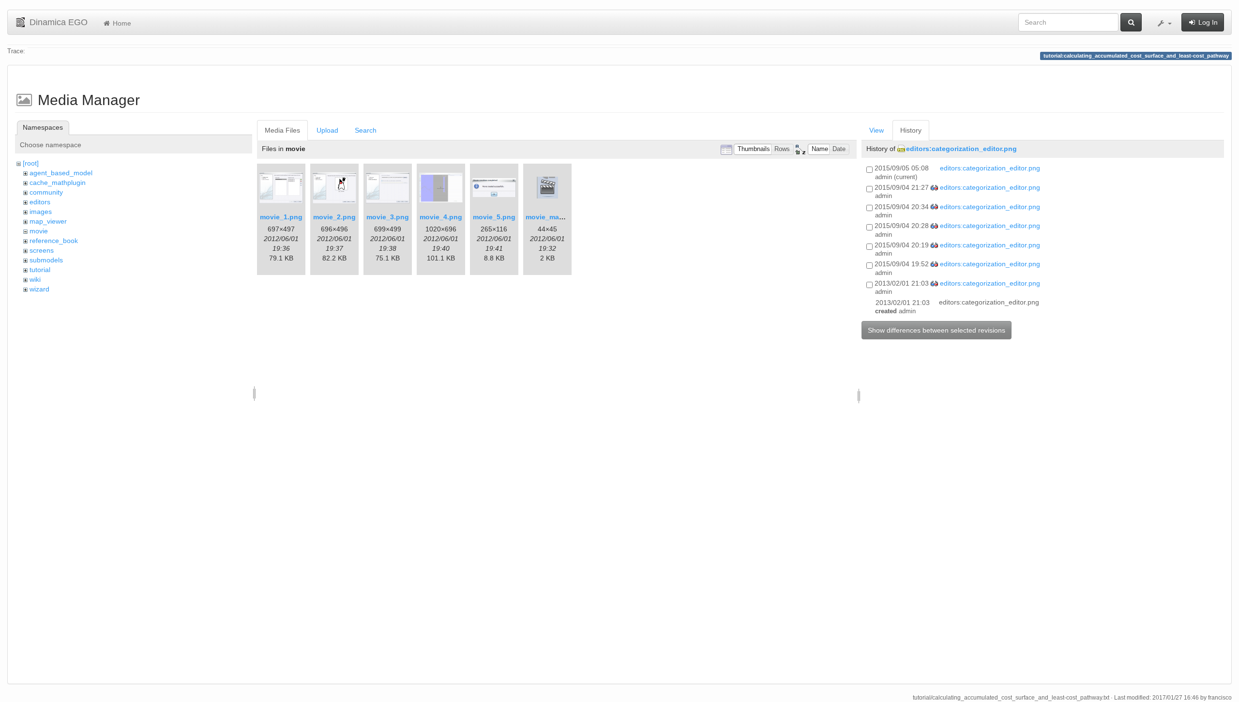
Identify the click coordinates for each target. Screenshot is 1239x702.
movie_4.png (441, 217)
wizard (39, 289)
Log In (1207, 22)
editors (40, 202)
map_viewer (48, 221)
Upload (327, 130)
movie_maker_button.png (568, 217)
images (41, 211)
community (46, 192)
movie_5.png (494, 217)
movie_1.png (281, 217)
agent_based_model (61, 173)
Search (366, 130)
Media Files (282, 130)
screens (42, 250)
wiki (35, 279)
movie (39, 231)
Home (121, 23)
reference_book (54, 240)
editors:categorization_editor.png (961, 149)
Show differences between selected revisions (936, 330)
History (911, 130)
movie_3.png (387, 217)
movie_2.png (334, 217)
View (876, 130)
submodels (46, 260)
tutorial (40, 270)
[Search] (1131, 22)
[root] (31, 163)
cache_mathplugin (58, 182)
